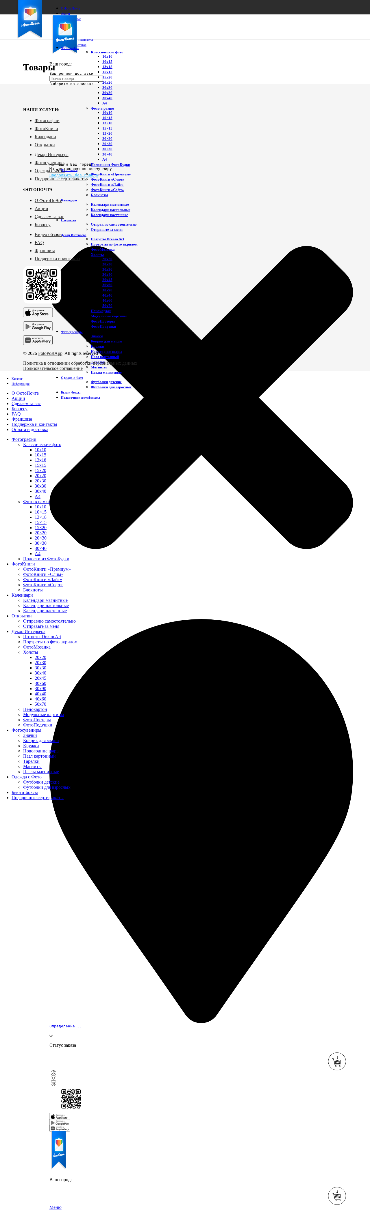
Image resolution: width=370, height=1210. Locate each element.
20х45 (107, 280)
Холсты (97, 254)
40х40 (107, 295)
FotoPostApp (50, 353)
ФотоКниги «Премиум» (111, 174)
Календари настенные (109, 215)
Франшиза (45, 250)
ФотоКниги (46, 128)
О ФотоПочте (48, 200)
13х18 (107, 67)
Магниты (99, 367)
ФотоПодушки (103, 326)
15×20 (107, 133)
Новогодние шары (106, 351)
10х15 (107, 61)
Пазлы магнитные (106, 372)
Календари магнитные (110, 204)
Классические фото (107, 52)
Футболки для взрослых (111, 387)
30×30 (107, 149)
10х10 (107, 56)
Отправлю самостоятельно (114, 224)
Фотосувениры (49, 162)
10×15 (107, 118)
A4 (104, 159)
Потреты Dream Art (107, 239)
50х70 (107, 306)
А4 (104, 103)
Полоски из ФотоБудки (110, 164)
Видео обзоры (48, 234)
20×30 (107, 144)
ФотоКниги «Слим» (107, 179)
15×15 (107, 128)
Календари (45, 136)
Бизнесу (43, 224)
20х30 (107, 87)
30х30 (107, 93)
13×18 (107, 123)
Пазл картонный (105, 357)
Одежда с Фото (50, 170)
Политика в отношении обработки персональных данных (80, 363)
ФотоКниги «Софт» (107, 190)
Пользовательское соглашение (53, 368)
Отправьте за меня (107, 229)
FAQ (39, 242)
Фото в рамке (102, 108)
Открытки (45, 144)
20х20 (107, 82)
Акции (41, 208)
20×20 (107, 138)
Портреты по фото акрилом (114, 244)
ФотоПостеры (103, 321)
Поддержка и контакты (57, 258)
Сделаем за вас (49, 216)
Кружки (97, 346)
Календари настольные (110, 209)
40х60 (107, 300)
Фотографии (47, 120)
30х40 (107, 98)
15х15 (107, 72)
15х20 (107, 77)
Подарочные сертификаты (61, 178)
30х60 (107, 285)
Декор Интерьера (52, 154)
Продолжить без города (73, 175)
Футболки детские (106, 382)
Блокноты (99, 195)
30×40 (107, 154)
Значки (97, 336)
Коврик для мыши (106, 341)
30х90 (107, 290)
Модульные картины (109, 316)
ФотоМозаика (103, 249)
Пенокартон (101, 311)
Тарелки (31, 761)
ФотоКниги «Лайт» (107, 184)
